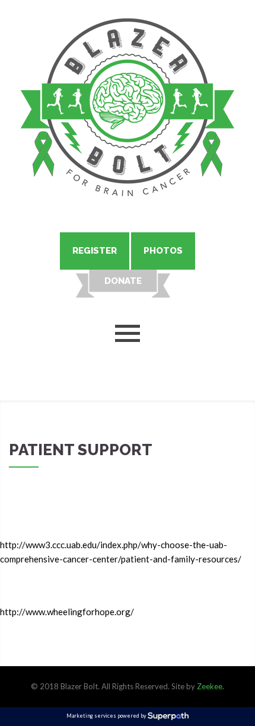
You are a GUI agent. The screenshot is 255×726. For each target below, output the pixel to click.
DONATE (123, 281)
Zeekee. (210, 686)
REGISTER (94, 250)
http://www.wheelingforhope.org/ (67, 611)
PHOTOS (163, 250)
